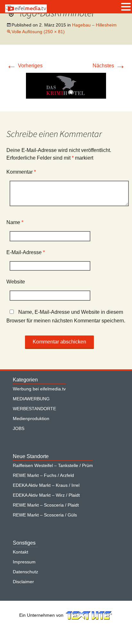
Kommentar (21, 172)
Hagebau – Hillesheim (94, 24)
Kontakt (20, 551)
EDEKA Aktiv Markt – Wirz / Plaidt (46, 495)
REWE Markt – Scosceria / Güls (45, 514)
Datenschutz (25, 571)
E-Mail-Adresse (25, 252)
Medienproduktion (31, 418)
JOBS (18, 428)
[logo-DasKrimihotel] (66, 85)
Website (15, 281)
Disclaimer (23, 581)
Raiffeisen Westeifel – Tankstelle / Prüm (53, 465)
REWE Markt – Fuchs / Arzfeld (43, 475)
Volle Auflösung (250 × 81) (38, 31)
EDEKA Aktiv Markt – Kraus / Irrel (46, 485)
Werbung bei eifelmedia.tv (39, 388)
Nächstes (109, 65)
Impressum (24, 561)
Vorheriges (24, 65)
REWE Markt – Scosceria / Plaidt (46, 505)
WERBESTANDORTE (34, 408)
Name (14, 222)
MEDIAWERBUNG (31, 398)
